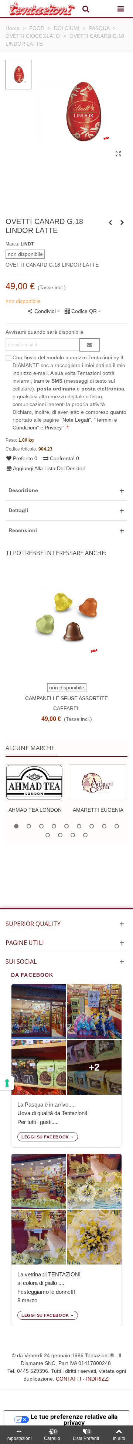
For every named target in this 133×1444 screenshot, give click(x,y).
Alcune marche (30, 748)
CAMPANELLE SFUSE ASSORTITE (66, 698)
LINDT (27, 244)
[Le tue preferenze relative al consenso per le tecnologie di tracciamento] (7, 1083)
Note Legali (75, 420)
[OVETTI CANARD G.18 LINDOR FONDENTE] (121, 222)
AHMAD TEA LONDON (35, 810)
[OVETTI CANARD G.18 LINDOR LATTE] (118, 153)
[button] (66, 490)
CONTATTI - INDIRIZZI (83, 1379)
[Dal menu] (120, 8)
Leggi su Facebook (45, 1137)
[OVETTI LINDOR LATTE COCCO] (110, 222)
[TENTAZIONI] (42, 8)
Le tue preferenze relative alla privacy (74, 1419)
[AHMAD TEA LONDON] (34, 782)
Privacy (53, 428)
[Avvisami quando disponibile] (89, 345)
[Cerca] (86, 8)
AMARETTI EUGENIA (98, 810)
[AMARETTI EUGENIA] (97, 782)
